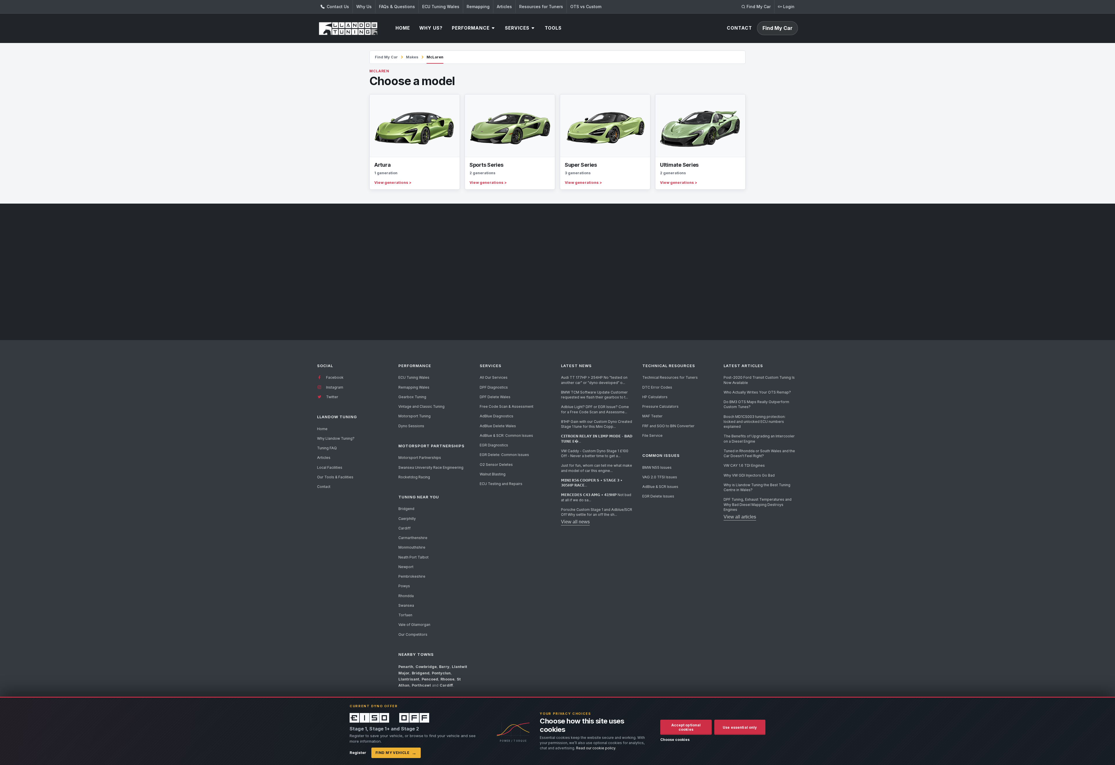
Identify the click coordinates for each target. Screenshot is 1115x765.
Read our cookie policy (595, 748)
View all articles (740, 516)
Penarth (405, 667)
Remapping (478, 6)
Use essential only (740, 727)
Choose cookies (675, 739)
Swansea (406, 605)
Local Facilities (329, 467)
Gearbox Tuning (412, 397)
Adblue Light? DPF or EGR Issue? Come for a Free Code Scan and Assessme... (595, 409)
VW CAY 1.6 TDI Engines (744, 465)
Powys (404, 586)
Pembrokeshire (411, 576)
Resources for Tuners (541, 6)
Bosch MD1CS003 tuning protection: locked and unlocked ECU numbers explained (754, 421)
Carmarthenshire (412, 538)
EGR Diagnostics (494, 445)
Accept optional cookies (686, 727)
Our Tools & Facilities (335, 477)
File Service (652, 435)
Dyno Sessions (411, 426)
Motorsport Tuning (414, 416)
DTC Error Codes (657, 387)
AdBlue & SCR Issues (660, 486)
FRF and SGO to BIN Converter (668, 426)
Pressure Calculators (660, 406)
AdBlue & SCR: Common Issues (506, 435)
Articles (504, 6)
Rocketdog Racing (414, 477)
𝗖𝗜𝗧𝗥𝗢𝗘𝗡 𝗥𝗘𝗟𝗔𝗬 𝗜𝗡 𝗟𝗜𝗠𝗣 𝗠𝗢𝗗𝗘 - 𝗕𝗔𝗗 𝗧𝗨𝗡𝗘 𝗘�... (596, 438)
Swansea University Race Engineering (430, 467)
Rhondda (406, 596)
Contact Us (337, 6)
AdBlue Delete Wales (498, 426)
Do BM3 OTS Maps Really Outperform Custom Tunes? (756, 404)
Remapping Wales (413, 387)
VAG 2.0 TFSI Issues (659, 477)
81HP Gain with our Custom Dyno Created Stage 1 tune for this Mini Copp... (596, 424)
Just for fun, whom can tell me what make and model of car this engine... (596, 468)
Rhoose (447, 679)
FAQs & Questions (397, 6)
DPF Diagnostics (494, 387)
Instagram (334, 387)
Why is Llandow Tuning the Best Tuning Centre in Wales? (757, 487)
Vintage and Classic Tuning (421, 406)
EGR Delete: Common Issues (504, 454)
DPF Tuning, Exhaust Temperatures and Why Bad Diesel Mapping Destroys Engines (758, 504)
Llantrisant (408, 679)
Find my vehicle (396, 753)
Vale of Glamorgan (414, 624)
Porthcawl (421, 685)
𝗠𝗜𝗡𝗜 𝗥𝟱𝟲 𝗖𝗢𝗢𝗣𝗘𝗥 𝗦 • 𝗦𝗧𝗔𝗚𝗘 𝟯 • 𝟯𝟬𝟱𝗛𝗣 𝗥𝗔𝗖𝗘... (592, 482)
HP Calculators (655, 397)
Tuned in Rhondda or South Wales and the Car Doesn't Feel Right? (759, 453)
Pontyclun (441, 673)
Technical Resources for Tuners (670, 377)
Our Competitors (412, 634)
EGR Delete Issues (658, 496)
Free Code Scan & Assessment (506, 406)
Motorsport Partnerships (419, 457)
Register (358, 752)
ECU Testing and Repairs (501, 484)
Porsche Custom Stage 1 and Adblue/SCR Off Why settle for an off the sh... (596, 512)
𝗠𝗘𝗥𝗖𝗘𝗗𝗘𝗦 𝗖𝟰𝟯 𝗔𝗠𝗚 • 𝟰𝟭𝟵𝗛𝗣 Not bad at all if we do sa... (596, 497)
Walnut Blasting (493, 474)
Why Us (364, 6)
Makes (412, 57)
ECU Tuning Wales (440, 6)
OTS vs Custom (585, 6)
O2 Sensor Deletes (496, 464)
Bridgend (406, 509)
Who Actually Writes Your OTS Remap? (757, 392)
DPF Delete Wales (495, 397)
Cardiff (404, 528)
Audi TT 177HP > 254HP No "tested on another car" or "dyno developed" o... (594, 380)
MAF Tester (652, 416)
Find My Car (386, 57)
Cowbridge (426, 667)
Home (322, 429)
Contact (323, 486)
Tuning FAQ (327, 448)
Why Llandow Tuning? (336, 438)
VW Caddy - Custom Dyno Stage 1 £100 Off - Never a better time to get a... (594, 453)
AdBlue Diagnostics (496, 416)
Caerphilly (407, 518)
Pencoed (430, 679)
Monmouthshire (411, 547)
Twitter (331, 397)
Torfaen (405, 615)
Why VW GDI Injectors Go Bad (749, 475)
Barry (444, 667)
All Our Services (494, 377)
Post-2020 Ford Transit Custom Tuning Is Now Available (759, 380)
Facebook (334, 377)
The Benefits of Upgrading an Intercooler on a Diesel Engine (759, 438)
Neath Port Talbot (413, 557)
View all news (575, 521)
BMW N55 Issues (657, 467)
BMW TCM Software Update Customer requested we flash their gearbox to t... (594, 394)
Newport (405, 567)
